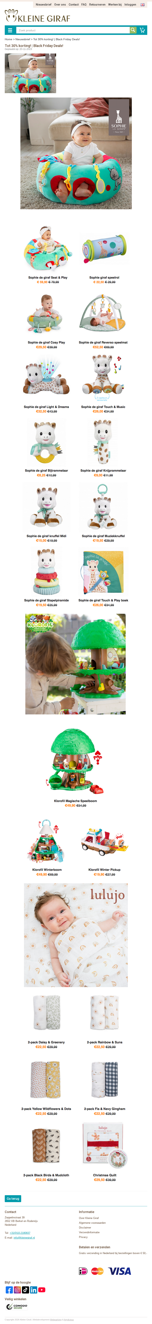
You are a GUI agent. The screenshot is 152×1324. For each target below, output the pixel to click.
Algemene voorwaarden (92, 1222)
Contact (74, 4)
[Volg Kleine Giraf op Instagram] (17, 1289)
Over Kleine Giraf (89, 1218)
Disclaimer (85, 1227)
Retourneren (97, 4)
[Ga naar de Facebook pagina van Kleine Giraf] (9, 1289)
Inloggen (130, 4)
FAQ (83, 4)
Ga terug (13, 1199)
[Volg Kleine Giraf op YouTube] (41, 1289)
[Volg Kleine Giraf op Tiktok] (25, 1289)
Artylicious (69, 1319)
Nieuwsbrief (43, 4)
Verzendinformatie (89, 1232)
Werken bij (115, 4)
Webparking (56, 1319)
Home (8, 39)
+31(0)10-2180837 (20, 1232)
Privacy (83, 1237)
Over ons (60, 4)
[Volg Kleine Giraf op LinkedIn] (33, 1289)
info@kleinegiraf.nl (24, 1237)
